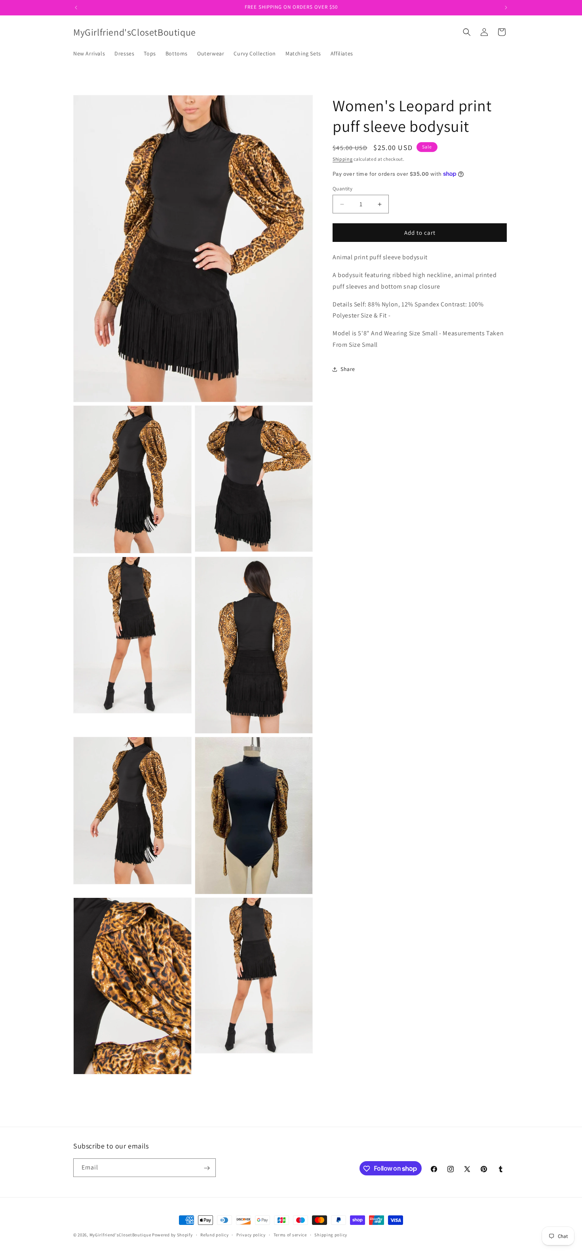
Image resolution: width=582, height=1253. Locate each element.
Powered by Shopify (172, 1235)
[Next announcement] (506, 7)
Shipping (343, 159)
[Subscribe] (206, 1168)
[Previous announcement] (76, 7)
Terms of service (290, 1234)
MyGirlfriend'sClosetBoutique (120, 1235)
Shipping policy (330, 1234)
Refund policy (214, 1234)
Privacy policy (251, 1234)
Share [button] (347, 369)
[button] (466, 32)
